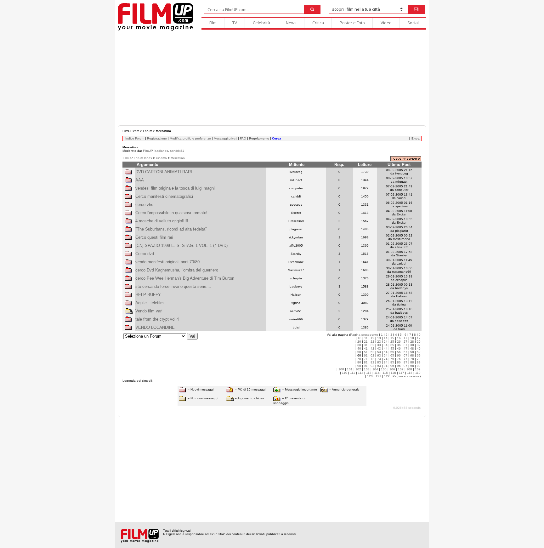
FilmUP (148, 150)
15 (392, 338)
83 (379, 362)
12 (372, 338)
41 (366, 348)
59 (419, 352)
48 (412, 348)
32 (372, 345)
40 (359, 348)
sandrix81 (177, 150)
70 (359, 359)
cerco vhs (144, 204)
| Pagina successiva (405, 376)
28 (412, 341)
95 (392, 366)
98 (412, 366)
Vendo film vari (148, 311)
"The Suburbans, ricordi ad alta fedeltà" (171, 229)
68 (412, 355)
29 (419, 341)
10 (359, 338)
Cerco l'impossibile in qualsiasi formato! (171, 212)
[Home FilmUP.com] (155, 29)
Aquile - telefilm (149, 302)
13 (379, 338)
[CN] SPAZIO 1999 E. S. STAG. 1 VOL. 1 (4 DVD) (181, 245)
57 (405, 352)
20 (359, 341)
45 (392, 348)
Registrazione (157, 138)
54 (386, 352)
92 (372, 366)
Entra (415, 138)
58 (412, 352)
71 (366, 359)
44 (386, 348)
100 (341, 369)
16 (399, 338)
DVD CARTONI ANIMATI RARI (163, 171)
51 (366, 352)
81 (366, 362)
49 (419, 348)
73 (379, 359)
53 (379, 352)
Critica (318, 23)
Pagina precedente (364, 334)
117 (401, 372)
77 (405, 359)
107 (401, 369)
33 (379, 345)
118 (409, 372)
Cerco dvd (144, 253)
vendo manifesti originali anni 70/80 (167, 262)
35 (392, 345)
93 (379, 366)
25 (392, 341)
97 (405, 366)
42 (372, 348)
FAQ (243, 138)
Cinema (161, 158)
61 (366, 355)
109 (418, 369)
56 (399, 352)
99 (419, 366)
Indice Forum (134, 138)
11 (366, 338)
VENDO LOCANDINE (155, 327)
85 (392, 362)
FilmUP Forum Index (137, 158)
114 (377, 372)
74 (386, 359)
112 (360, 372)
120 (370, 376)
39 (419, 345)
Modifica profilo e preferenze (190, 138)
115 (385, 372)
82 (372, 362)
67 (405, 355)
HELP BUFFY (148, 294)
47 (405, 348)
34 (386, 345)
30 (359, 345)
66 (399, 355)
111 (352, 372)
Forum (147, 131)
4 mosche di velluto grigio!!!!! (161, 221)
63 (379, 355)
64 (386, 355)
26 (399, 341)
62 (372, 355)
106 (392, 369)
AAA (139, 180)
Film (213, 23)
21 (366, 341)
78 (412, 359)
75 (392, 359)
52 (372, 352)
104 (375, 369)
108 (409, 369)
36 (399, 345)
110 (344, 372)
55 (392, 352)
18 (412, 338)
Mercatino (178, 158)
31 (366, 345)
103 (367, 369)
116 (393, 372)
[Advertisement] (272, 78)
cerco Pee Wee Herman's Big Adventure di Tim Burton (184, 278)
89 (419, 362)
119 (418, 372)
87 (405, 362)
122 (387, 376)
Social (413, 23)
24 (386, 341)
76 (399, 359)
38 (412, 345)
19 (419, 338)
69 (419, 355)
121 (378, 376)
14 (386, 338)
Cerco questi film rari (154, 237)
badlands (161, 150)
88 (412, 362)
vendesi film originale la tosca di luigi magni (175, 188)
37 (405, 345)
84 (386, 362)
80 (359, 362)
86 (399, 362)
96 (399, 366)
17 (405, 338)
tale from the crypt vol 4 (157, 319)
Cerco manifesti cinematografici (164, 196)
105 (384, 369)
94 (386, 366)
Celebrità (261, 23)
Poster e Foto (352, 23)
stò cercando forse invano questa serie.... (173, 286)
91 (366, 366)
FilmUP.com (130, 131)
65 (392, 355)
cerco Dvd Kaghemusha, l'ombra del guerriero (176, 270)
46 (399, 348)
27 (405, 341)
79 (419, 359)
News (291, 23)
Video (386, 23)
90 (359, 366)
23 (379, 341)
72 (372, 359)
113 (368, 372)
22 (372, 341)
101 (350, 369)
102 (358, 369)
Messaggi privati (225, 138)
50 (359, 352)
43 (379, 348)
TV (234, 23)
